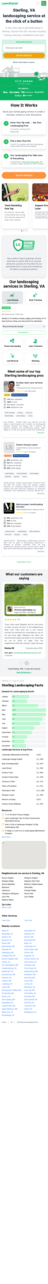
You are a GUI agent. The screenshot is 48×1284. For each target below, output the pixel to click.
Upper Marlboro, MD (10, 1009)
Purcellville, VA (30, 993)
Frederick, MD (29, 965)
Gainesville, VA (7, 971)
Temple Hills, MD (8, 1006)
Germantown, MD (8, 974)
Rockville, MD (29, 996)
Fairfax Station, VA (31, 959)
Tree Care (28, 920)
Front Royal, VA (30, 968)
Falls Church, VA (30, 962)
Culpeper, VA (29, 956)
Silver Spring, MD (8, 999)
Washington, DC (30, 1012)
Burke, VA (28, 943)
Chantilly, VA (6, 949)
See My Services (24, 175)
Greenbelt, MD (30, 974)
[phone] (43, 3)
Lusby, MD (6, 987)
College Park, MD (8, 956)
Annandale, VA (7, 934)
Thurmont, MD (29, 1006)
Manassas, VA (29, 987)
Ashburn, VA (6, 937)
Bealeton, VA (7, 940)
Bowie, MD (6, 943)
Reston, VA (6, 996)
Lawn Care (6, 920)
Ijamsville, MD (29, 978)
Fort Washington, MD (10, 965)
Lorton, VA (28, 984)
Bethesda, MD (29, 940)
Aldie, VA (5, 931)
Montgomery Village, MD (11, 990)
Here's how (14, 131)
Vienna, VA (28, 1009)
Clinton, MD (28, 953)
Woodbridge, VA (8, 1015)
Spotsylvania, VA (30, 999)
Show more (40, 433)
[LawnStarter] (10, 3)
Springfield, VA (7, 1003)
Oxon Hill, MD (29, 990)
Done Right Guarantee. (30, 162)
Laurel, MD (28, 981)
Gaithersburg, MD (31, 971)
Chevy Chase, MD (31, 949)
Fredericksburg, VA (9, 968)
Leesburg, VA (7, 984)
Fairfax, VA (6, 962)
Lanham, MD (6, 981)
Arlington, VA (29, 934)
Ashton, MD (28, 937)
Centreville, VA (30, 946)
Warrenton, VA (7, 1012)
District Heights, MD (10, 959)
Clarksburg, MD (8, 953)
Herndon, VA (6, 978)
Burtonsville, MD (8, 946)
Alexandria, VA (29, 931)
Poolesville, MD (8, 993)
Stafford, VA (29, 1003)
